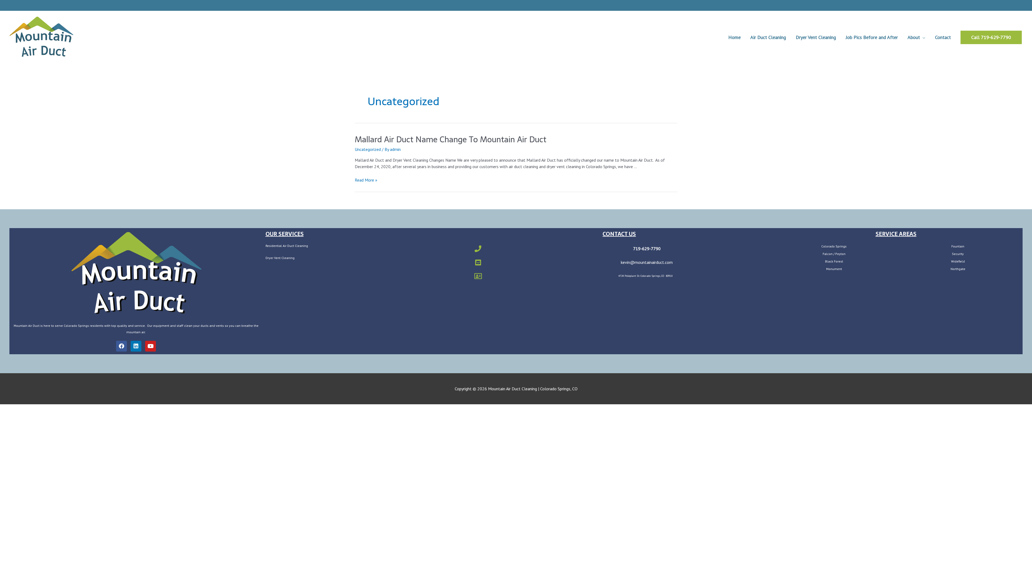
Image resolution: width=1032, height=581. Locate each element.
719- (637, 248)
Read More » (366, 180)
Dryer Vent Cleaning (280, 258)
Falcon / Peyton (834, 254)
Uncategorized (368, 149)
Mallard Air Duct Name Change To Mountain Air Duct (450, 139)
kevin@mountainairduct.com (647, 262)
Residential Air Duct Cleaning (287, 246)
